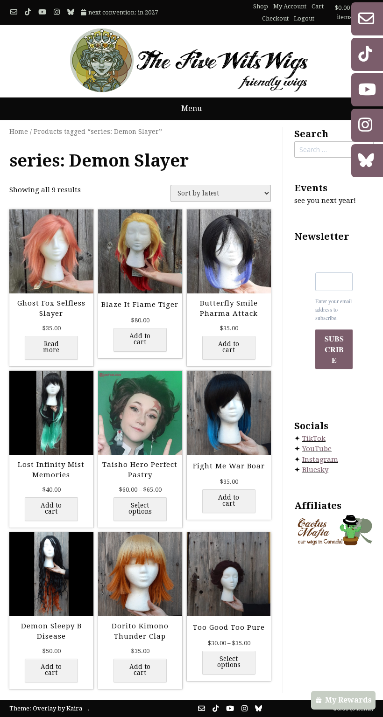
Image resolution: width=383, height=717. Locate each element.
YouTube (317, 449)
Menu (191, 108)
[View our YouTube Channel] (42, 12)
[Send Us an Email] (13, 12)
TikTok (314, 438)
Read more (51, 347)
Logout (304, 18)
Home (18, 131)
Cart (318, 6)
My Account (289, 6)
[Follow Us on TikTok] (28, 12)
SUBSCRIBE (334, 349)
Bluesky (315, 470)
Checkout (275, 18)
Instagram (320, 459)
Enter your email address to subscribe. (333, 309)
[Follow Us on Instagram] (57, 12)
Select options (140, 508)
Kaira (74, 708)
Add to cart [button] (139, 339)
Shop (260, 6)
